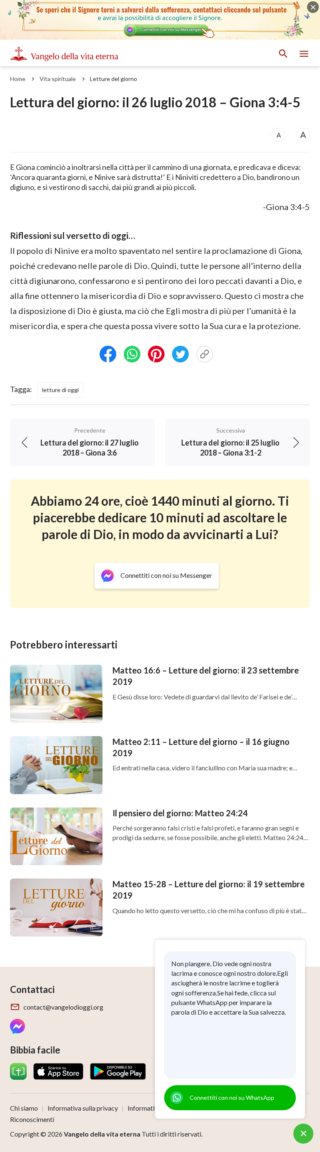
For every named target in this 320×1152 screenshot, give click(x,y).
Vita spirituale (58, 78)
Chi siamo (24, 1108)
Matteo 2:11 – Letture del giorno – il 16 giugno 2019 (201, 747)
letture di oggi (60, 389)
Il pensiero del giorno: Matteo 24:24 (180, 813)
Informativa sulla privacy (83, 1108)
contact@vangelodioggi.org (63, 1007)
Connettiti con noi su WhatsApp (232, 1097)
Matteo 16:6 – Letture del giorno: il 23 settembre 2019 (205, 675)
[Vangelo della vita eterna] (64, 54)
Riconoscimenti (32, 1119)
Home (17, 78)
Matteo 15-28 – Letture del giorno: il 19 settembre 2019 (208, 889)
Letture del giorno (113, 78)
